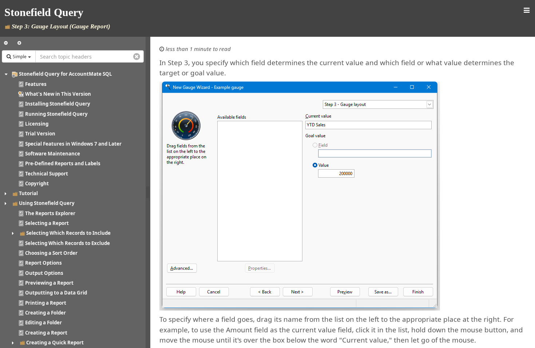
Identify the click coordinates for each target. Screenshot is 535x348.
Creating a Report (46, 332)
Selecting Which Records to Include (68, 233)
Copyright (37, 183)
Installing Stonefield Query (57, 103)
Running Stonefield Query (56, 114)
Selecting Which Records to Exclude (67, 243)
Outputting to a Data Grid (56, 292)
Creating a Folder (45, 312)
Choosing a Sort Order (51, 253)
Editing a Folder (43, 322)
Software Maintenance (52, 153)
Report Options (43, 263)
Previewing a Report (49, 283)
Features (36, 84)
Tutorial (28, 193)
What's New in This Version (58, 94)
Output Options (44, 273)
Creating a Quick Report (55, 342)
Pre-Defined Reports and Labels (62, 163)
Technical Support (46, 173)
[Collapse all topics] (6, 42)
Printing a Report (45, 303)
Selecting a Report (47, 223)
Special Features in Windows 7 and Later (73, 144)
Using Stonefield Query (47, 203)
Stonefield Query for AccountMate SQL (65, 74)
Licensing (36, 123)
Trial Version (40, 133)
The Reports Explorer (50, 213)
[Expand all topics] (19, 42)
